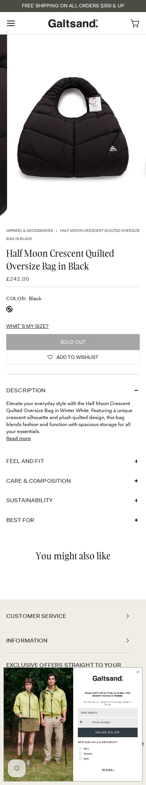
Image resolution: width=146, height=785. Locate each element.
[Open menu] (18, 23)
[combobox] (84, 722)
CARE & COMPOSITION (38, 481)
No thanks (108, 769)
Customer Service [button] (36, 616)
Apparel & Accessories (29, 230)
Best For (20, 520)
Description (26, 390)
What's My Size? (27, 326)
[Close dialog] (138, 672)
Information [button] (27, 640)
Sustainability (29, 500)
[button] (73, 357)
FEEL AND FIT (25, 461)
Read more (18, 438)
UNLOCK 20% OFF (107, 732)
